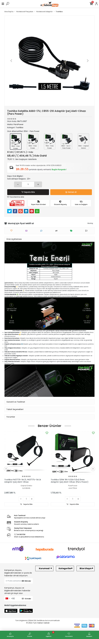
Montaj (90, 223)
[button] (11, 61)
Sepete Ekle (29, 192)
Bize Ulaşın (86, 568)
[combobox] (7, 598)
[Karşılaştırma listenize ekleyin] (57, 230)
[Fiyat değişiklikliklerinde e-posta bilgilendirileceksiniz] (72, 230)
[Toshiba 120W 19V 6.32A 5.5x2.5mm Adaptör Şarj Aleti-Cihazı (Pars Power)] (73, 453)
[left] (6, 469)
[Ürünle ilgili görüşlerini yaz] (42, 230)
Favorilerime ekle (16, 197)
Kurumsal (44, 568)
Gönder (28, 581)
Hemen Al (72, 192)
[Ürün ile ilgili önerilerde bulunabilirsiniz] (87, 230)
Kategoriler (65, 568)
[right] (93, 469)
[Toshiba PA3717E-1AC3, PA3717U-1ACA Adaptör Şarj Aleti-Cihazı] (26, 453)
